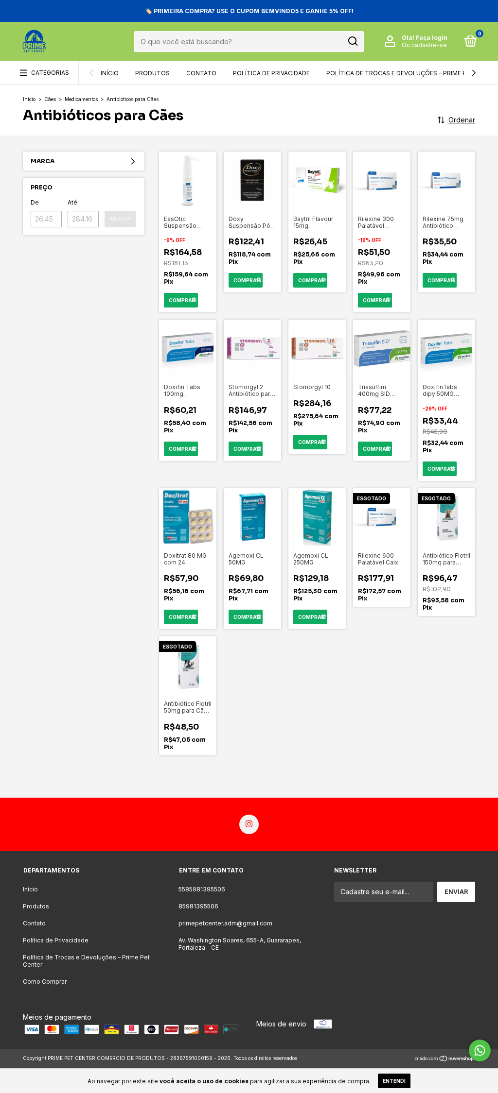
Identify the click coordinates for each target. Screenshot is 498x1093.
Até (72, 202)
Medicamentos (81, 99)
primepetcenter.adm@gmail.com (225, 923)
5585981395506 (201, 889)
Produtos (152, 73)
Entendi (394, 1081)
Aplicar (120, 219)
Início (110, 73)
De (35, 202)
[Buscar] (352, 41)
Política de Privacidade (271, 73)
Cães (50, 99)
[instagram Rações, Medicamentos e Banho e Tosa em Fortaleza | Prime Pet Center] (249, 824)
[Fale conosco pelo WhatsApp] (480, 1050)
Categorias (50, 72)
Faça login (431, 37)
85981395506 (198, 906)
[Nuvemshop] (444, 1059)
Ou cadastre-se (424, 45)
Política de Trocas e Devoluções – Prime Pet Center (86, 961)
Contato (201, 73)
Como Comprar (45, 981)
